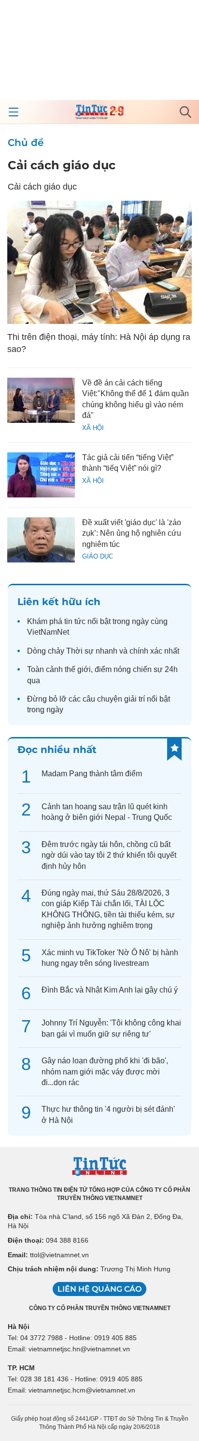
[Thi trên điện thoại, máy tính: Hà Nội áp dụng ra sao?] (99, 262)
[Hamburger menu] (13, 112)
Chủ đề (25, 142)
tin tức (74, 621)
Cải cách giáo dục (61, 165)
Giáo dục (97, 556)
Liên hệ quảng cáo (99, 1289)
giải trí (134, 699)
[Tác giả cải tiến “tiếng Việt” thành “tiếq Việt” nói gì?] (41, 474)
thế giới (78, 669)
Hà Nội (18, 1326)
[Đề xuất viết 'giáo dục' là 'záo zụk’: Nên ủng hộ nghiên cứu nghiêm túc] (41, 539)
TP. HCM (21, 1368)
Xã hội (93, 428)
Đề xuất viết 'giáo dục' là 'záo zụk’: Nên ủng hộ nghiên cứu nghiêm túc (131, 533)
